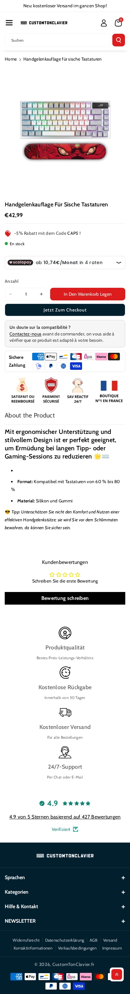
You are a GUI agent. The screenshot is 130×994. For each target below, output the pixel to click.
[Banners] (65, 390)
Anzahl (12, 281)
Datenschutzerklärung (64, 940)
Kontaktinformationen (33, 947)
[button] (9, 23)
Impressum (112, 947)
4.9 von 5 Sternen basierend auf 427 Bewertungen (65, 817)
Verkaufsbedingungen (77, 947)
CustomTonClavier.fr (73, 964)
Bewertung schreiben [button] (65, 598)
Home (11, 59)
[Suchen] (118, 40)
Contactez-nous (25, 334)
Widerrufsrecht (26, 940)
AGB (94, 940)
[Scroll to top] (117, 974)
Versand (110, 940)
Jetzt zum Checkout (65, 310)
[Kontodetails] (104, 23)
